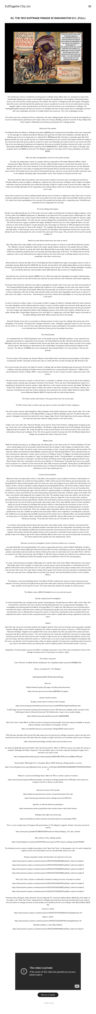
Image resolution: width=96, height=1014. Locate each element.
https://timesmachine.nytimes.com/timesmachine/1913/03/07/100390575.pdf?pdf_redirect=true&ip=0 (48, 891)
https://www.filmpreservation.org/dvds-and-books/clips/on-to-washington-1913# (48, 819)
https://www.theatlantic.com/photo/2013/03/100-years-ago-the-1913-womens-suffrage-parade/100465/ (48, 842)
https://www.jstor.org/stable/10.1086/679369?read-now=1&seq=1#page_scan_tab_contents (48, 831)
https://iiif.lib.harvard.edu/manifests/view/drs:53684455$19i (48, 716)
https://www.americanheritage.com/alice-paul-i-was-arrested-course (48, 741)
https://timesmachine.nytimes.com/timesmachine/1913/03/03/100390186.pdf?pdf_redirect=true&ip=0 (48, 873)
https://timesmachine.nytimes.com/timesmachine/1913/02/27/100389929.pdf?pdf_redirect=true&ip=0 (48, 869)
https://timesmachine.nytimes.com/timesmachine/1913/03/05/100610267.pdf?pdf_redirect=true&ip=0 (48, 883)
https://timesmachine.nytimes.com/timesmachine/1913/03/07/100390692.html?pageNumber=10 (48, 913)
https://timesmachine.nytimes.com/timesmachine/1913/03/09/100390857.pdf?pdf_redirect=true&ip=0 (48, 887)
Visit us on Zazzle (48, 995)
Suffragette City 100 (18, 6)
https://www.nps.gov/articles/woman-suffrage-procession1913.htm (48, 798)
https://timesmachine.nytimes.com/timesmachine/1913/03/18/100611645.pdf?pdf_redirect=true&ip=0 (48, 929)
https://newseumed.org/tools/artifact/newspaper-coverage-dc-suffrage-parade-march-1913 (40, 779)
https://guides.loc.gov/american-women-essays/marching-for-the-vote (48, 794)
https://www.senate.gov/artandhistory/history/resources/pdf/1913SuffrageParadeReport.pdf (48, 706)
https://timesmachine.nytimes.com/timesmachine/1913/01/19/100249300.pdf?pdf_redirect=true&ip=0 (48, 865)
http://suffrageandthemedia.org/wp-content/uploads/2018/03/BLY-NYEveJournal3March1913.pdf (48, 756)
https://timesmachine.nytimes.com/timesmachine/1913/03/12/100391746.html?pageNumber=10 (48, 921)
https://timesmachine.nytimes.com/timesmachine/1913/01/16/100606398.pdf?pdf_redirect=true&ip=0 (48, 861)
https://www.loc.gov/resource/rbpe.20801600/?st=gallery (48, 691)
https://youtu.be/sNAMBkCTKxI (70, 662)
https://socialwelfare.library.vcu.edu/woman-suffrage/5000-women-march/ (47, 729)
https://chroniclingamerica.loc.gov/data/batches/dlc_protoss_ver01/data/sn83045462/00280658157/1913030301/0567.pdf (48, 768)
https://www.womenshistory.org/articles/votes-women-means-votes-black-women (48, 808)
